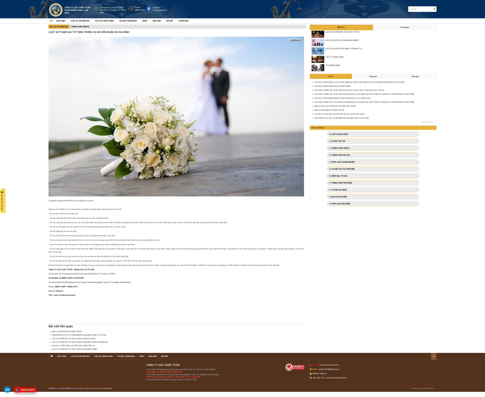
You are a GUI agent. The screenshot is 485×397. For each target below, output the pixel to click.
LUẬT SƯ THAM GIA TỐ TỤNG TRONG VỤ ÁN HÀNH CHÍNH (74, 349)
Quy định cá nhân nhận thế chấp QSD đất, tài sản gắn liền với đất (339, 114)
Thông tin (373, 76)
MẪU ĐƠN (157, 21)
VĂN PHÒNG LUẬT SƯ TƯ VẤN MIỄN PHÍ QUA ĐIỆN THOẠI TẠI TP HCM (79, 335)
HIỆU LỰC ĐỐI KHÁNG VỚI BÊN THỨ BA (67, 332)
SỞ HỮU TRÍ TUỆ (338, 141)
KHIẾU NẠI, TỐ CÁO (339, 176)
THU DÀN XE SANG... (333, 65)
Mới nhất (415, 76)
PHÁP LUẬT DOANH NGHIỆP (343, 162)
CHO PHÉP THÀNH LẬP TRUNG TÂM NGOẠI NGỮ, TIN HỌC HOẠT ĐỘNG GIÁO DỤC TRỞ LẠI (349, 90)
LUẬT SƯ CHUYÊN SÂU (80, 21)
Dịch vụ (331, 76)
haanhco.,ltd (107, 388)
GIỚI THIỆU (60, 21)
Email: (315, 369)
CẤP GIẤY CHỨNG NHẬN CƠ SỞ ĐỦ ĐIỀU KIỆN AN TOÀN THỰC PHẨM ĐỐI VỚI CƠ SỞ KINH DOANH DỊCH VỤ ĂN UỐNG (359, 82)
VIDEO (144, 21)
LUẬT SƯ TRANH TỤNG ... (335, 57)
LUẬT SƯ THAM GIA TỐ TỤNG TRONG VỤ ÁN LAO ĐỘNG (73, 339)
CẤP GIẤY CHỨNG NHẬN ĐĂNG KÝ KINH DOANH (332, 86)
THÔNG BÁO (183, 21)
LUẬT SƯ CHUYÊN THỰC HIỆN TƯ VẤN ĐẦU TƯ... (344, 49)
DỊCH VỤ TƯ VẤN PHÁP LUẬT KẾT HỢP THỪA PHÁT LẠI (73, 346)
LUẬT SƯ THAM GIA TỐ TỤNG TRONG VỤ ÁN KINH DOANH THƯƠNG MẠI (80, 342)
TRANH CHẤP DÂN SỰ (80, 27)
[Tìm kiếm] (434, 9)
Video (342, 27)
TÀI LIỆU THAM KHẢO (128, 21)
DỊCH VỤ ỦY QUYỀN (339, 197)
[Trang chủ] (50, 20)
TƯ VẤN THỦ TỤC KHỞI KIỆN (343, 169)
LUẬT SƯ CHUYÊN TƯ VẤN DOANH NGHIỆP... (342, 40)
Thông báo (404, 27)
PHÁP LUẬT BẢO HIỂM (340, 204)
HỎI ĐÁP (169, 21)
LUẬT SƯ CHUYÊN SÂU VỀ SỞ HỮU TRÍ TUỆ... (342, 32)
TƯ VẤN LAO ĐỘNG (339, 190)
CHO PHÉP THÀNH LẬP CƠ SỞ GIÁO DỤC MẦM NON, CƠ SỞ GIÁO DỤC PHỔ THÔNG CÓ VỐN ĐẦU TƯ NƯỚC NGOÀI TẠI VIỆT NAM (364, 94)
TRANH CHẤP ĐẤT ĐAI (340, 155)
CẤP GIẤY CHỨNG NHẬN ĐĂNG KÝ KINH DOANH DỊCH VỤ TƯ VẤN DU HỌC (342, 98)
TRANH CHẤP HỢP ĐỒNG (341, 183)
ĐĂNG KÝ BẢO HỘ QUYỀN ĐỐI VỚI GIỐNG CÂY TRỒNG (335, 106)
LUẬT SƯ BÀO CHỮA (339, 134)
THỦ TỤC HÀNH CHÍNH (104, 21)
